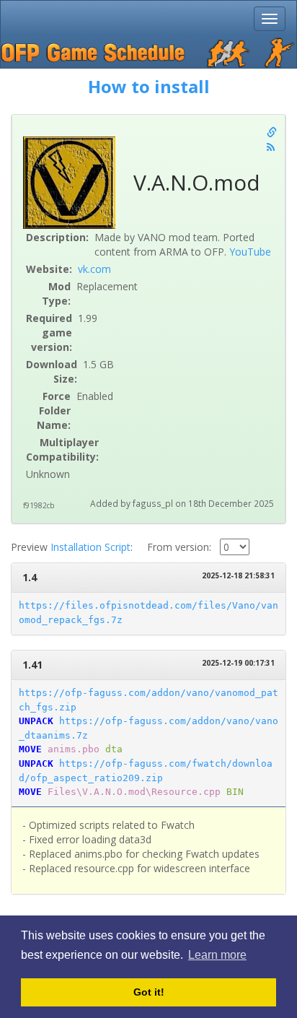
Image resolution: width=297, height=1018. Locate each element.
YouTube (250, 251)
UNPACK (36, 720)
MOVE (30, 749)
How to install (149, 86)
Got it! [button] (148, 992)
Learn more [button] (217, 955)
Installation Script (90, 547)
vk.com (94, 269)
